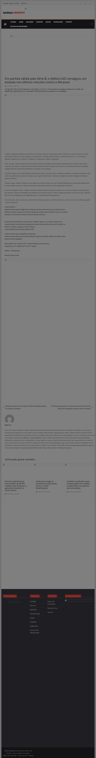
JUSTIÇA (48, 22)
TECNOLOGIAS (58, 22)
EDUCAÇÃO (29, 22)
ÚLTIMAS (13, 22)
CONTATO (69, 22)
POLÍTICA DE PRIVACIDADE (18, 26)
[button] (28, 26)
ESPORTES (39, 22)
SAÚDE (21, 22)
